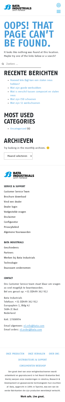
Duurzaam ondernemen (17, 268)
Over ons (54, 353)
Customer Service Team (17, 191)
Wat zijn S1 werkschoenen (25, 103)
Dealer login (10, 207)
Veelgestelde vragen (15, 212)
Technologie (10, 263)
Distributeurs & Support (32, 359)
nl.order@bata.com (31, 329)
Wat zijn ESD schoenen (23, 99)
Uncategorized (18, 128)
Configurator (11, 222)
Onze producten (15, 353)
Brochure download (15, 196)
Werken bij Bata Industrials (19, 257)
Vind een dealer (13, 201)
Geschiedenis (11, 247)
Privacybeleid (11, 227)
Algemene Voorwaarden (17, 232)
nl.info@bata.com (34, 325)
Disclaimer (10, 217)
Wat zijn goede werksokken (25, 88)
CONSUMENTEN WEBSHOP (32, 366)
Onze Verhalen (36, 353)
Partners (8, 252)
